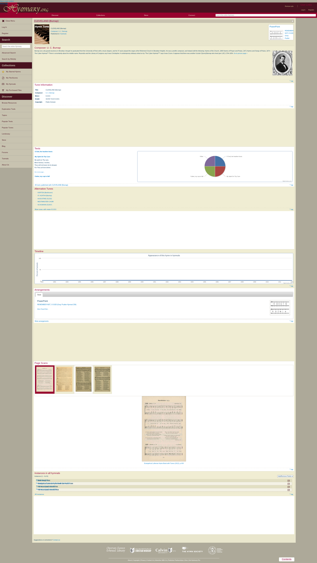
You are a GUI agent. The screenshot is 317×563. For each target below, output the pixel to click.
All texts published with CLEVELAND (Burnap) (51, 185)
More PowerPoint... (43, 309)
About (130, 560)
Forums (5, 152)
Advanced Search (9, 53)
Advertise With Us (161, 560)
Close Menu (10, 21)
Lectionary (6, 134)
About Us (5, 165)
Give (186, 560)
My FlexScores (12, 78)
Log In (4, 27)
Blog (3, 146)
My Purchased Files (14, 90)
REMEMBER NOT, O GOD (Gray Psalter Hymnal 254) (56, 304)
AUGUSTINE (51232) (45, 199)
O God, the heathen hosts (44, 151)
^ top (291, 81)
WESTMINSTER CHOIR (46, 202)
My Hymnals (11, 84)
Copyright (136, 560)
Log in (303, 10)
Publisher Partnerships (175, 560)
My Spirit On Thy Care (42, 157)
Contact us (56, 540)
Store (146, 15)
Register (311, 10)
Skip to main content (7, 1)
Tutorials (5, 159)
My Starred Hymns (13, 72)
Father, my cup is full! (42, 176)
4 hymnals (63, 34)
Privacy (143, 560)
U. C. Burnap (50, 93)
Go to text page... (40, 172)
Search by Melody (9, 59)
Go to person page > (241, 53)
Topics (4, 115)
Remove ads (289, 6)
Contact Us (150, 560)
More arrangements (42, 321)
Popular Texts (7, 121)
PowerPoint (275, 27)
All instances (39, 494)
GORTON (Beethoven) (45, 192)
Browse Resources (9, 103)
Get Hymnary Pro (194, 560)
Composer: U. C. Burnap (59, 31)
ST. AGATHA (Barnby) (45, 195)
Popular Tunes (7, 128)
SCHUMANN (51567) (45, 205)
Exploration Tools (8, 109)
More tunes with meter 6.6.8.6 (45, 209)
